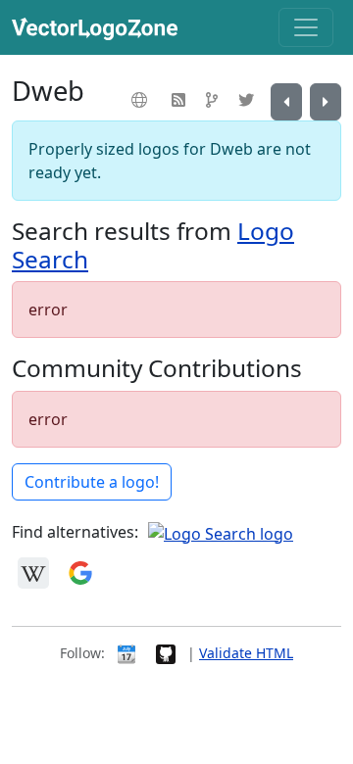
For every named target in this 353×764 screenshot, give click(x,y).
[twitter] (248, 100)
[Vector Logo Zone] (98, 27)
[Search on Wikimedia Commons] (33, 571)
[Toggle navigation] (305, 27)
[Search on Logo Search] (220, 532)
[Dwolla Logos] (325, 101)
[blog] (181, 100)
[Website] (142, 100)
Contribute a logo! (92, 482)
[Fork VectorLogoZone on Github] (165, 653)
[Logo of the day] (126, 653)
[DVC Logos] (286, 101)
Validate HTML (246, 653)
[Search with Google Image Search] (80, 571)
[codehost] (214, 100)
